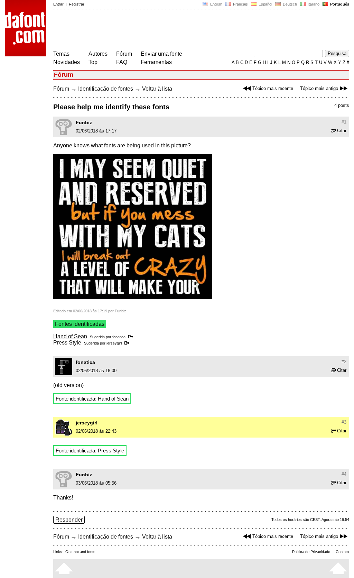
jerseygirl (114, 343)
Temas (61, 54)
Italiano (313, 4)
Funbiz (84, 122)
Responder (69, 520)
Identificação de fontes (105, 89)
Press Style (67, 343)
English (215, 4)
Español (265, 4)
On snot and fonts (80, 552)
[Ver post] (132, 337)
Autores (98, 54)
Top (92, 62)
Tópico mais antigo (319, 88)
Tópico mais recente (272, 88)
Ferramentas (156, 62)
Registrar (76, 4)
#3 (344, 422)
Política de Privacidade (311, 552)
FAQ (121, 62)
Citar (341, 130)
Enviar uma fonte (161, 54)
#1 (344, 122)
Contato (342, 552)
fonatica (118, 337)
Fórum (124, 54)
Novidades (66, 62)
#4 (344, 474)
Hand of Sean (70, 336)
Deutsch (289, 4)
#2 (344, 361)
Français (240, 4)
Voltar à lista (157, 89)
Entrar (58, 4)
